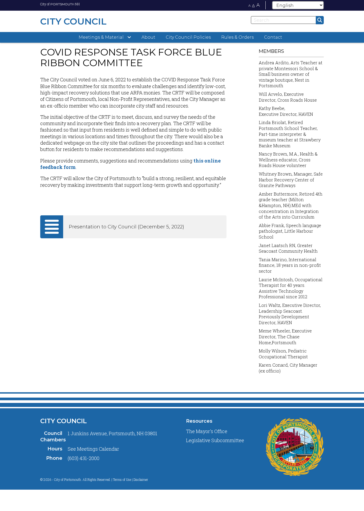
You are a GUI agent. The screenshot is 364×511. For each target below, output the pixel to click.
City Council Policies (188, 37)
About (148, 37)
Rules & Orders (237, 37)
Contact (273, 37)
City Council (63, 421)
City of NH (60, 4)
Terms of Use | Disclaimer (130, 479)
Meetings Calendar (98, 449)
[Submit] (320, 20)
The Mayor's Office (206, 431)
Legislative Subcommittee (215, 440)
